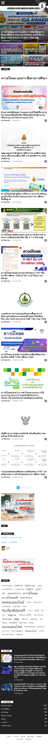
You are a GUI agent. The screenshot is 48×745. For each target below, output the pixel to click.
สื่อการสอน (23, 623)
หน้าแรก (14, 69)
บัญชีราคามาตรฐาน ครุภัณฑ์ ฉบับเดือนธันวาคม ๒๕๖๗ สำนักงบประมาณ (23, 434)
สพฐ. (17, 619)
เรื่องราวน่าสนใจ (6, 716)
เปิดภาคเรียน (5, 631)
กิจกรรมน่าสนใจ (11, 8)
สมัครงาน (25, 619)
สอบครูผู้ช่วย (13, 623)
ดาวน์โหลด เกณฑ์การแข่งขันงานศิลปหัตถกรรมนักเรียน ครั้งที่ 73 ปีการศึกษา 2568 (23, 356)
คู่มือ (3, 593)
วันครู (3, 615)
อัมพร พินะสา (41, 626)
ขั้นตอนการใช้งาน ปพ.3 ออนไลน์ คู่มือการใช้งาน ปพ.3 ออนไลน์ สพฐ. (35, 51)
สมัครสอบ (33, 619)
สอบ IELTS (4, 537)
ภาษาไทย (16, 606)
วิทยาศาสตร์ (7, 619)
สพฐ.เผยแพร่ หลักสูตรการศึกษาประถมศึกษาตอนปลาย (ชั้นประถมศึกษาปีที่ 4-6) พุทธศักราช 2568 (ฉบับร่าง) (23, 156)
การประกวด (19, 589)
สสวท (41, 619)
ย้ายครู (24, 606)
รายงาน (30, 610)
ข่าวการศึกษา (24, 8)
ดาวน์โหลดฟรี (10, 597)
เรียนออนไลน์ (31, 631)
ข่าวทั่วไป (31, 8)
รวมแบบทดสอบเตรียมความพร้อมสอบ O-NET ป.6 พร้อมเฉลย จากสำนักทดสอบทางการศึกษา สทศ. (24, 473)
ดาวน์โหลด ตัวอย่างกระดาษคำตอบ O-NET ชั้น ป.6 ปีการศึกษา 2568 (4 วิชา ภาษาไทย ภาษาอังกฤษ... (22, 275)
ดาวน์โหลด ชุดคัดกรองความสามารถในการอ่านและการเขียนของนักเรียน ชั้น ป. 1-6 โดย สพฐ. (23, 236)
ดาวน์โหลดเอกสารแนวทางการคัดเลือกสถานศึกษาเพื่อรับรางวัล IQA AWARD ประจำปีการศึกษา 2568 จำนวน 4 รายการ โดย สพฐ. (22, 34)
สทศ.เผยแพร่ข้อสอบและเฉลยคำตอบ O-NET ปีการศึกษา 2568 (35, 64)
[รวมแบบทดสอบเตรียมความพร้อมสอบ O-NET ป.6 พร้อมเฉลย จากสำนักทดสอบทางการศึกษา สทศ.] (24, 457)
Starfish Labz (30, 586)
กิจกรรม (23, 736)
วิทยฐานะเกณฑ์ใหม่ (25, 615)
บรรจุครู (29, 602)
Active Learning (7, 585)
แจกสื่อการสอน (6, 726)
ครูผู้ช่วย (29, 589)
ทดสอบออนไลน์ (13, 602)
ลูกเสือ (37, 610)
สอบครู (4, 623)
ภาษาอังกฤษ (6, 606)
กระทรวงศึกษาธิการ (7, 589)
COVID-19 (18, 586)
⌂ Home (8, 736)
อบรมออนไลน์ (12, 627)
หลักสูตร (31, 622)
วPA (42, 610)
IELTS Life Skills (16, 537)
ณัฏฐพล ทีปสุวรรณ (14, 593)
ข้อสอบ (18, 8)
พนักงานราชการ (37, 602)
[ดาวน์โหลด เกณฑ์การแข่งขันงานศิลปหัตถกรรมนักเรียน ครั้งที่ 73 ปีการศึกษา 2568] (24, 340)
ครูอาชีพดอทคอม (5, 40)
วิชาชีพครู (39, 736)
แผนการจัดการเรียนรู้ (8, 634)
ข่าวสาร (16, 736)
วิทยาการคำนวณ (38, 615)
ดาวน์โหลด (30, 593)
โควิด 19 (19, 634)
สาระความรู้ (20, 739)
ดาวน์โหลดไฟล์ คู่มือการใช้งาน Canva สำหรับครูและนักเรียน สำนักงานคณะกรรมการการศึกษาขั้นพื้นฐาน (23, 196)
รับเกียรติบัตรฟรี (13, 610)
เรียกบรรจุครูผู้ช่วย (17, 631)
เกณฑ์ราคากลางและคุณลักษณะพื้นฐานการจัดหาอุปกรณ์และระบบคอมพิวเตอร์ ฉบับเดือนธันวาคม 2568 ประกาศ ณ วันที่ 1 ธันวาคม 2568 (23, 316)
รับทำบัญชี (13, 542)
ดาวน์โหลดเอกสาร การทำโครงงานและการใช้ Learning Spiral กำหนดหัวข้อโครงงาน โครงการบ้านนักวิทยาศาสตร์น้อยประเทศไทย (22, 395)
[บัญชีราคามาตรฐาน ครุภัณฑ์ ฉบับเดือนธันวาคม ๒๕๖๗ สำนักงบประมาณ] (24, 419)
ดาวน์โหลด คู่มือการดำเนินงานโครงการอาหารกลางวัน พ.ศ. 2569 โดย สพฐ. (11, 51)
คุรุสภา (38, 589)
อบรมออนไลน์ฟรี (29, 627)
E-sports (4, 542)
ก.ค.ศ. (40, 586)
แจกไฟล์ (41, 631)
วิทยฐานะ (11, 615)
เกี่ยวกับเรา (28, 739)
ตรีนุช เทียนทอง (26, 598)
